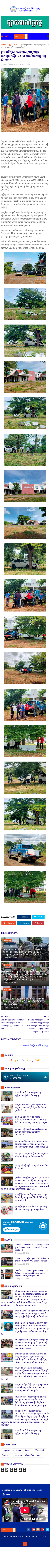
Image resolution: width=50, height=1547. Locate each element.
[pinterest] (42, 1529)
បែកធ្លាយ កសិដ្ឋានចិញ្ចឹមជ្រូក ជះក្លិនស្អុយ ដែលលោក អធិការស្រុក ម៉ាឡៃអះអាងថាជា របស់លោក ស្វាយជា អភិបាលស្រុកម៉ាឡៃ (31, 1387)
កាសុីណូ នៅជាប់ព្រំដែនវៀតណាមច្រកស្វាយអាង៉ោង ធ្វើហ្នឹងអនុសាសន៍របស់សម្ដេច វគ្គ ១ (31, 1155)
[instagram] (38, 1529)
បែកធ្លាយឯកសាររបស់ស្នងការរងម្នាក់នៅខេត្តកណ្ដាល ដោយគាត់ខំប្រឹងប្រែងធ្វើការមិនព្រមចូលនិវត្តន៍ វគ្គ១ (30, 1108)
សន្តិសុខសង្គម (18, 1455)
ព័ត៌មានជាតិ (28, 1450)
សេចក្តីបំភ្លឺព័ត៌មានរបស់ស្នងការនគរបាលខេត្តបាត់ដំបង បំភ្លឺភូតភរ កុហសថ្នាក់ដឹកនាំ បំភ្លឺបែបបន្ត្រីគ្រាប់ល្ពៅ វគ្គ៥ (32, 1197)
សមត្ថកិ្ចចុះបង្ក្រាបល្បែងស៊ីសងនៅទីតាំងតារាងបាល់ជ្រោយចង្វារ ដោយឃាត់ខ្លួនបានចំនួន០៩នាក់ (31, 1132)
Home (5, 36)
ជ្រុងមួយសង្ (7, 990)
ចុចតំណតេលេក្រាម (12, 1229)
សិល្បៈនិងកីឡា (29, 1455)
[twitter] (47, 1529)
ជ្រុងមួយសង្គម (13, 45)
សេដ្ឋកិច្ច (39, 1455)
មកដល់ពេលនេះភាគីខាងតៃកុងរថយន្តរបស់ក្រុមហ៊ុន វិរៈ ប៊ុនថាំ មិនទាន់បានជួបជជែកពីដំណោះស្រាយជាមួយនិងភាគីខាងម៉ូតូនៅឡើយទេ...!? (31, 1273)
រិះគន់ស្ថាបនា (6, 1455)
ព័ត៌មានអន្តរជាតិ (39, 1450)
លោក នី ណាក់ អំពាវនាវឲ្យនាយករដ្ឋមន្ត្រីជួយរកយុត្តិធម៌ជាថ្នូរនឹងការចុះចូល (28, 1094)
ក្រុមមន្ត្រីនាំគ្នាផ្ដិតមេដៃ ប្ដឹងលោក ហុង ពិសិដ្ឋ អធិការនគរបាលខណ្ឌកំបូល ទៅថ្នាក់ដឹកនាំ (31, 1208)
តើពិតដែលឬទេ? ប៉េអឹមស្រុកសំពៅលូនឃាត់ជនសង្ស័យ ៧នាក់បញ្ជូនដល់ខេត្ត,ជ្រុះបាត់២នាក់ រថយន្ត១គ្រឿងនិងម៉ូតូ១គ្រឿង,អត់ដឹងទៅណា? (32, 1314)
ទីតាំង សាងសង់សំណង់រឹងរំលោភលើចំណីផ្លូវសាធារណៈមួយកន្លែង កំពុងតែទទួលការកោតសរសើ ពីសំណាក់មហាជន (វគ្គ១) (32, 1247)
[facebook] (28, 1529)
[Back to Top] (25, 1544)
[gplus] (33, 1529)
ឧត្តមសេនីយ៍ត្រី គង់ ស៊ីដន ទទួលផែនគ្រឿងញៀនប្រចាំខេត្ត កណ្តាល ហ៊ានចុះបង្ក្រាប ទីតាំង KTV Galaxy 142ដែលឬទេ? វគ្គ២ (31, 1120)
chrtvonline (23, 1537)
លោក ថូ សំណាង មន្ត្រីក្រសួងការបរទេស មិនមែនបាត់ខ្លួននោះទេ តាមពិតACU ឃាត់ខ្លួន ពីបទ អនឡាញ (32, 1259)
